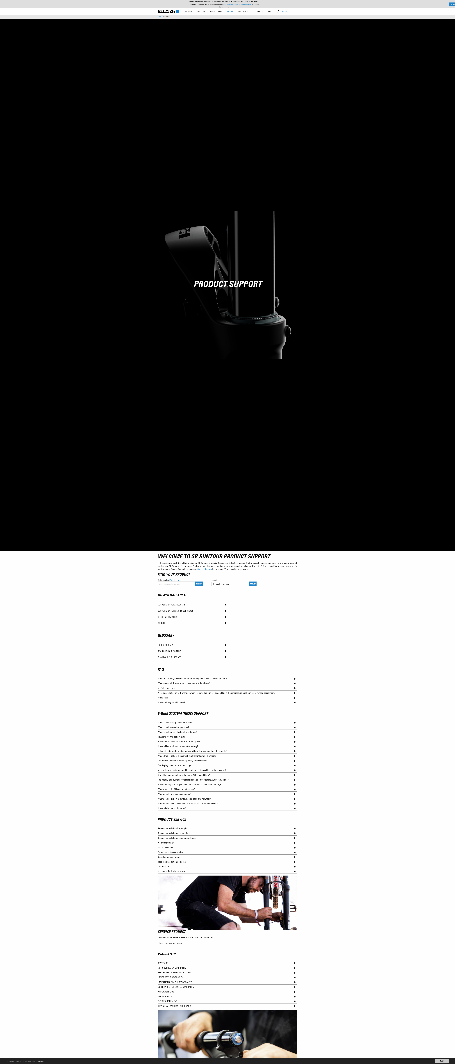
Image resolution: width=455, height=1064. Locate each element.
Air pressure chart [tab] (166, 842)
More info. (41, 1061)
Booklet (162, 623)
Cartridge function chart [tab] (169, 856)
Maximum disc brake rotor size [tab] (171, 871)
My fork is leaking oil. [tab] (167, 688)
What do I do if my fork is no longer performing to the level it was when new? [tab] (192, 678)
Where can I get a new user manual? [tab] (174, 794)
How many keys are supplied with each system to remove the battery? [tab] (189, 784)
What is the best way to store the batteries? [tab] (177, 732)
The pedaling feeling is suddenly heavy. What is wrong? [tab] (183, 760)
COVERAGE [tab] (163, 963)
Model (214, 580)
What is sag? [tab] (163, 697)
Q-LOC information (168, 617)
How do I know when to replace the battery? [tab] (178, 746)
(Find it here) (174, 580)
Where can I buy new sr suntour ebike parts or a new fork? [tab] (184, 798)
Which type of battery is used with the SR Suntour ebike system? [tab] (187, 755)
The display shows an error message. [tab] (175, 765)
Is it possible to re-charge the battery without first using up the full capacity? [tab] (192, 751)
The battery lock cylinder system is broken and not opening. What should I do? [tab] (193, 779)
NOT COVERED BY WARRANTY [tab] (172, 967)
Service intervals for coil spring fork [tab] (174, 833)
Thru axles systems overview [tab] (171, 852)
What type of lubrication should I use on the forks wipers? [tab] (184, 683)
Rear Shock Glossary (169, 651)
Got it (442, 1061)
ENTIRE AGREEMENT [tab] (167, 1001)
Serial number (169, 580)
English (284, 11)
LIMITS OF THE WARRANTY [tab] (170, 977)
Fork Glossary (165, 645)
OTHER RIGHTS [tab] (165, 996)
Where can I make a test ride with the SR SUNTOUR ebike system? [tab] (188, 803)
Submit (199, 584)
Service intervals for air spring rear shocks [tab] (177, 838)
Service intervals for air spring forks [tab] (174, 828)
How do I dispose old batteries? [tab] (172, 808)
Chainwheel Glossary (169, 657)
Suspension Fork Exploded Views (175, 610)
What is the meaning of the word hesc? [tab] (176, 722)
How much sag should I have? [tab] (171, 702)
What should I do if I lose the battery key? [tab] (176, 789)
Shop (269, 11)
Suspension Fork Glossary (172, 604)
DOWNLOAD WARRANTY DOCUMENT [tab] (175, 1006)
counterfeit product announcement (237, 4)
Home (159, 17)
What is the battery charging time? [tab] (174, 727)
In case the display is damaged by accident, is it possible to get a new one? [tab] (192, 770)
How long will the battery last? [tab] (171, 736)
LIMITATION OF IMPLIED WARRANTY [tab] (175, 982)
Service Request (204, 569)
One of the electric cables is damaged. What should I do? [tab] (184, 775)
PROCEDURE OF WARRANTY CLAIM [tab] (174, 972)
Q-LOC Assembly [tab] (165, 847)
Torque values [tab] (164, 866)
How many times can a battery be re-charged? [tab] (179, 741)
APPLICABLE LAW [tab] (166, 991)
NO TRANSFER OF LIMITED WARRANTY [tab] (176, 986)
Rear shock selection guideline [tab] (172, 861)
